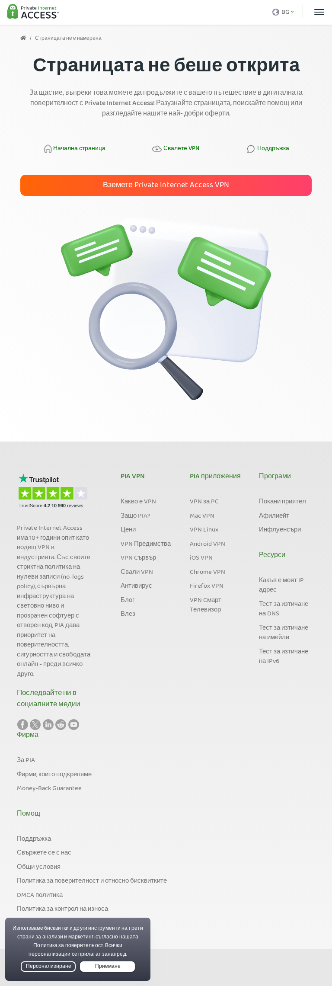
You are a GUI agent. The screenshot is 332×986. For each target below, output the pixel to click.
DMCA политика (40, 895)
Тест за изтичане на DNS (283, 609)
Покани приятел (282, 502)
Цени (128, 530)
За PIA (26, 760)
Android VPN (207, 544)
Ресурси (272, 556)
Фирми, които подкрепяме (54, 775)
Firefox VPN (206, 586)
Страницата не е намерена (68, 38)
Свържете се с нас (44, 853)
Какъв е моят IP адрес (281, 585)
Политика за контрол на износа (62, 909)
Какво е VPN (138, 502)
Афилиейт (274, 516)
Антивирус (136, 586)
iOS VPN (201, 558)
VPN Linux (204, 530)
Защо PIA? (135, 516)
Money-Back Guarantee (49, 788)
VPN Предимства (146, 544)
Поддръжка (34, 839)
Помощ (28, 814)
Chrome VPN (207, 572)
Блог (127, 600)
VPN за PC (204, 502)
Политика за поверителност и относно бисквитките (92, 881)
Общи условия (39, 867)
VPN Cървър (138, 558)
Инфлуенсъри (280, 530)
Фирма (27, 735)
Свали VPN (137, 572)
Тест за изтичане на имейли (283, 633)
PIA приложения (215, 477)
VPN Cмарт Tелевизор (205, 605)
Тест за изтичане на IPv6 (283, 657)
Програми (275, 477)
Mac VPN (202, 516)
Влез (128, 614)
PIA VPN (133, 477)
